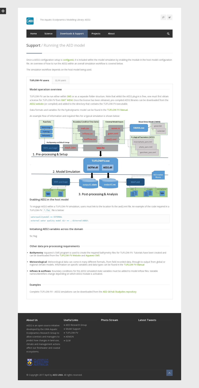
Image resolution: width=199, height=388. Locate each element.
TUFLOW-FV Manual (133, 264)
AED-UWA (58, 374)
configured (68, 59)
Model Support (73, 328)
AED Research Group (76, 324)
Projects (96, 33)
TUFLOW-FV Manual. (117, 109)
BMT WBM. (67, 100)
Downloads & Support (72, 33)
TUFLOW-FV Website (70, 255)
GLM (68, 340)
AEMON (70, 336)
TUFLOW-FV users (39, 80)
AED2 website (37, 103)
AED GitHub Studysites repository (119, 291)
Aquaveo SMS (93, 255)
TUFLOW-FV (72, 332)
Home (33, 33)
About (111, 33)
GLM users (60, 80)
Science (48, 33)
